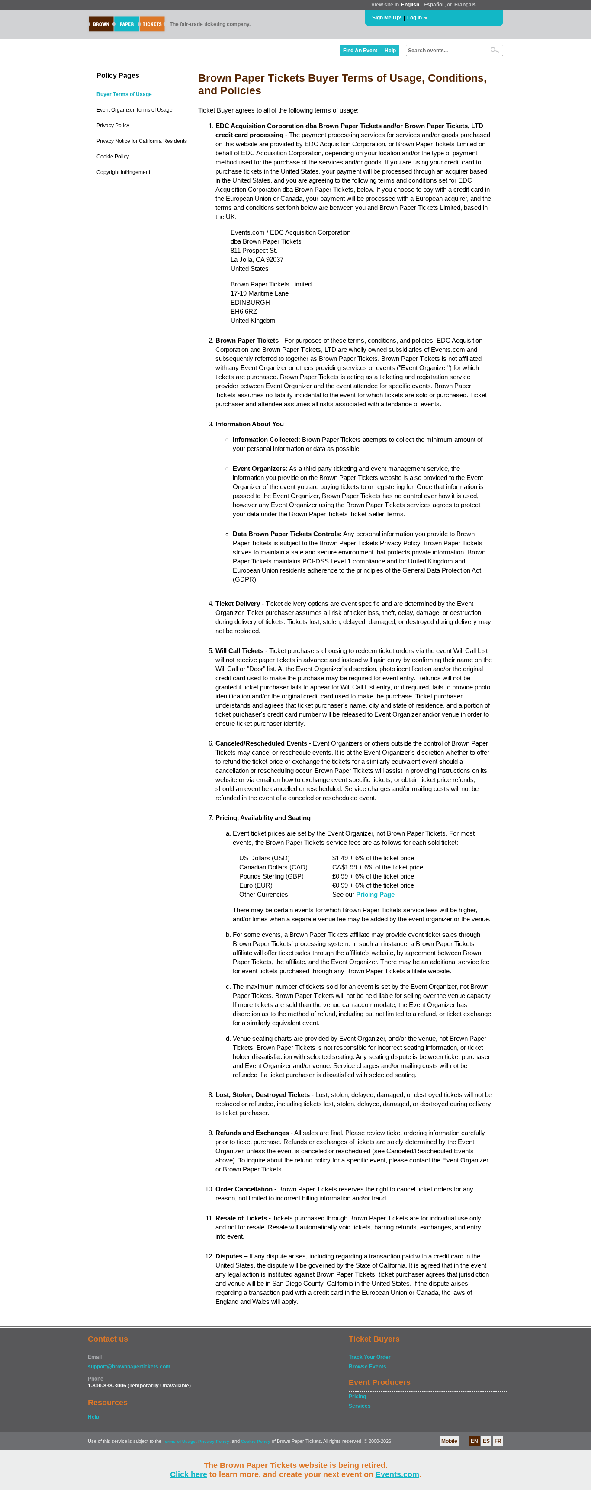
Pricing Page (375, 894)
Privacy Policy (112, 125)
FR (498, 1441)
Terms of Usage (179, 1441)
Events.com (397, 1474)
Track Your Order (370, 1357)
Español (433, 5)
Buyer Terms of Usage (124, 94)
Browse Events (367, 1367)
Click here (188, 1474)
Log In (414, 18)
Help (390, 51)
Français (465, 5)
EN (474, 1441)
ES (486, 1441)
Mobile (449, 1441)
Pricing (357, 1396)
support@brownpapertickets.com (129, 1367)
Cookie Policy (112, 157)
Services (360, 1406)
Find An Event (360, 51)
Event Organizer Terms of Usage (134, 110)
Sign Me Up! (386, 18)
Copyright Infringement (123, 172)
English (410, 5)
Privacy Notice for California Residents (141, 141)
